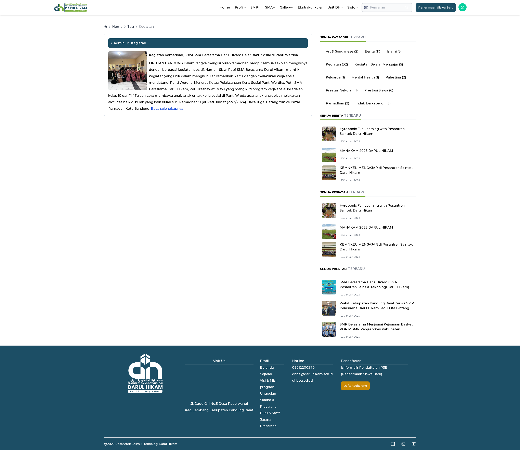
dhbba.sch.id (302, 380)
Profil (239, 7)
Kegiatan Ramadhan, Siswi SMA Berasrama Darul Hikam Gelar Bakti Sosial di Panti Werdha (223, 55)
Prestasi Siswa (376, 90)
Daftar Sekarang (355, 386)
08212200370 (303, 367)
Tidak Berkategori (371, 103)
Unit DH (333, 7)
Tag (130, 27)
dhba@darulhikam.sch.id (312, 374)
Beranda (267, 367)
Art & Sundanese (339, 51)
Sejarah (266, 374)
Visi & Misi (268, 380)
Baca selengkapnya (167, 109)
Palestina (393, 77)
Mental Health (363, 77)
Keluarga (333, 77)
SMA (269, 7)
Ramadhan (335, 103)
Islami (392, 51)
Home (225, 7)
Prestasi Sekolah (339, 90)
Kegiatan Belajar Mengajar (376, 64)
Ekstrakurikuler (310, 7)
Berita (370, 51)
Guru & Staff (270, 413)
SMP (254, 7)
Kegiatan (138, 43)
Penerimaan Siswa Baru (435, 7)
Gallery (285, 7)
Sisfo (351, 7)
